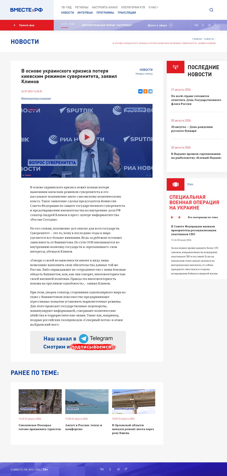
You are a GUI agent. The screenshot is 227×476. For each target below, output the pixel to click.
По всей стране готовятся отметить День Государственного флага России (196, 100)
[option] (197, 250)
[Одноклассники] (145, 91)
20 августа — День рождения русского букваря (192, 129)
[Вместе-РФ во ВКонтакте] (196, 25)
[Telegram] (150, 91)
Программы (105, 12)
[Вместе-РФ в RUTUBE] (214, 25)
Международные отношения (36, 98)
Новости (67, 12)
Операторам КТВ (133, 7)
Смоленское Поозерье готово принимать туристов (40, 427)
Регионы (81, 7)
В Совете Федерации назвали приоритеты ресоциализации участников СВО (193, 230)
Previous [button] (172, 217)
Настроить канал (105, 7)
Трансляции (127, 12)
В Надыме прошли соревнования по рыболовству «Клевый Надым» (196, 156)
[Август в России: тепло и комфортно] (86, 401)
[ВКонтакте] (140, 91)
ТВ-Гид (66, 7)
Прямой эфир (26, 25)
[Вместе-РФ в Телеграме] (209, 25)
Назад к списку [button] (144, 73)
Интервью (85, 12)
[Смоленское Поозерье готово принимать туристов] (40, 401)
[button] (211, 10)
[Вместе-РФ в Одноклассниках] (203, 25)
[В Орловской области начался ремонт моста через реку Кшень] (133, 401)
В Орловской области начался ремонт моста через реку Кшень (133, 429)
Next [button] (179, 217)
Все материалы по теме (203, 217)
